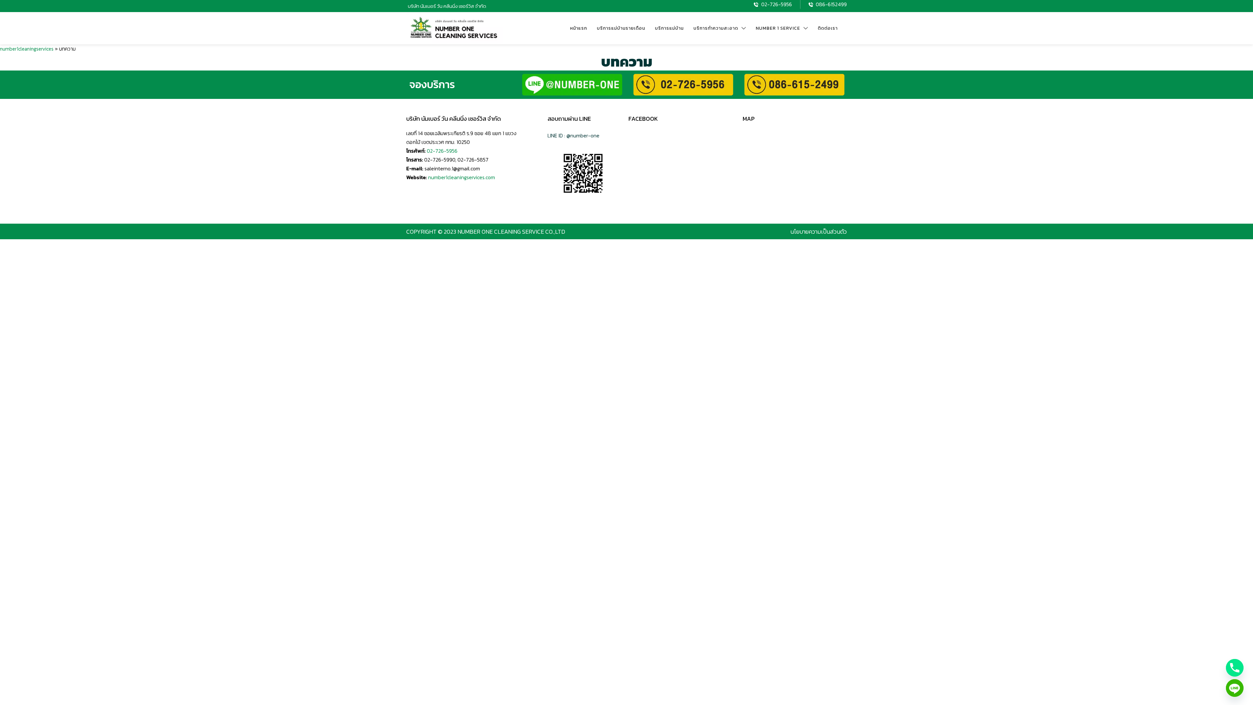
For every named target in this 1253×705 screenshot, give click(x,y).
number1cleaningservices (27, 49)
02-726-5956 (442, 151)
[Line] (1235, 688)
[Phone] (1235, 668)
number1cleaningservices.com (461, 177)
